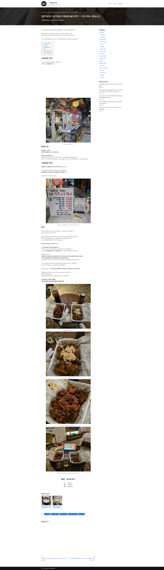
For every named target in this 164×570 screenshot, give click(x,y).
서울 (101, 46)
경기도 (101, 37)
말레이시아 (102, 67)
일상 (46, 12)
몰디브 (101, 70)
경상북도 (49, 12)
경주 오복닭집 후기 (55, 514)
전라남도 (102, 48)
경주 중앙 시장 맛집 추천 (73, 514)
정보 (115, 3)
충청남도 (102, 56)
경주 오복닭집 (47, 514)
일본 (101, 75)
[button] (111, 3)
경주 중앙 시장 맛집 (63, 514)
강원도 (101, 34)
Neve (42, 568)
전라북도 (102, 51)
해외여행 (101, 63)
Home (42, 12)
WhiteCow (47, 20)
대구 (101, 44)
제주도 (101, 53)
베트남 (101, 72)
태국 (101, 77)
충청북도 (102, 58)
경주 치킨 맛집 (81, 514)
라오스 (101, 65)
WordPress (52, 568)
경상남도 (102, 39)
